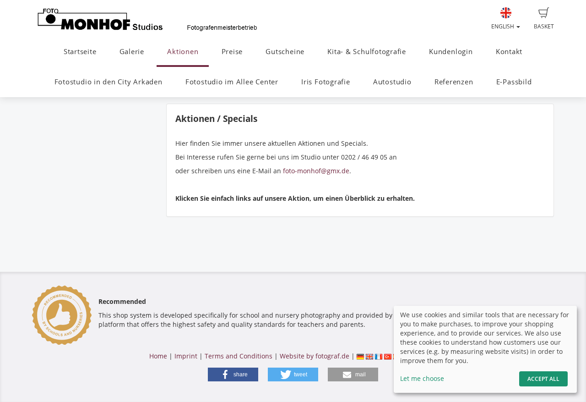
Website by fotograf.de (314, 356)
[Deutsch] (360, 356)
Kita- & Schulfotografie (366, 51)
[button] (233, 374)
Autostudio (392, 82)
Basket (544, 26)
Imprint (185, 356)
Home (158, 356)
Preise (232, 51)
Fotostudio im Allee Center (231, 82)
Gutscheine (285, 51)
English (503, 26)
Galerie (131, 51)
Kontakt (509, 51)
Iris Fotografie (325, 82)
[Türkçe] (387, 356)
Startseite (80, 51)
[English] (369, 356)
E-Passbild (514, 82)
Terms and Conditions (238, 356)
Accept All (543, 379)
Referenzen (453, 82)
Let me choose (422, 378)
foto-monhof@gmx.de (316, 170)
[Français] (378, 356)
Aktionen (182, 51)
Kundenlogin (450, 51)
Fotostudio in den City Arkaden (108, 82)
